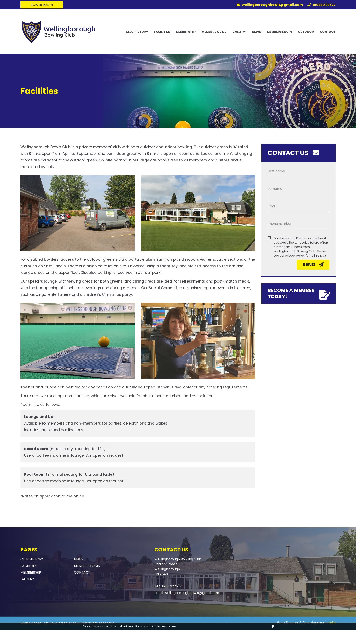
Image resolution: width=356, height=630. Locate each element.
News (256, 32)
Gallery (239, 32)
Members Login (279, 32)
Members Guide (214, 32)
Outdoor (306, 32)
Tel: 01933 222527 (168, 586)
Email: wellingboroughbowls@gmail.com (186, 592)
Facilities (162, 32)
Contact (328, 32)
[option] (178, 91)
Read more (169, 626)
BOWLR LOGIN (41, 4)
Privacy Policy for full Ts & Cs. (306, 255)
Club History (137, 32)
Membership (186, 32)
